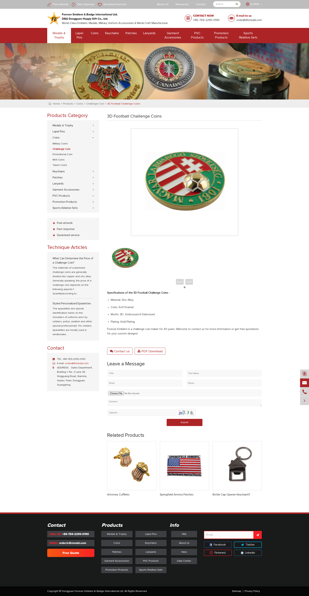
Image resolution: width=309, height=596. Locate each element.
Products (68, 104)
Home (56, 104)
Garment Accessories (173, 35)
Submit (184, 422)
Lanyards (149, 33)
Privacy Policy (252, 591)
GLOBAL (254, 4)
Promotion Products (221, 35)
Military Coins (60, 143)
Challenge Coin (95, 104)
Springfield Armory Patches (176, 494)
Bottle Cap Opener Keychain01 (231, 494)
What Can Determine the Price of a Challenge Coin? (73, 260)
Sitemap (236, 591)
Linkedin (249, 552)
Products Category (67, 115)
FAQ (184, 534)
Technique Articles (67, 247)
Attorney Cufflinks (118, 494)
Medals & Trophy (59, 35)
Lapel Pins (79, 35)
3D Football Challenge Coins (123, 104)
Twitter (250, 544)
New (184, 552)
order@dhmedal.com (249, 20)
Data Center (184, 561)
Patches (131, 33)
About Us (162, 4)
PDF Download (152, 351)
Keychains (112, 33)
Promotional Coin (62, 154)
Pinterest (220, 552)
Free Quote (71, 553)
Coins (95, 33)
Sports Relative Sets (248, 35)
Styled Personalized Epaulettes (72, 303)
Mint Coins (59, 160)
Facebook (219, 544)
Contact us (121, 351)
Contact (201, 4)
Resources (182, 4)
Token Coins (60, 165)
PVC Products (197, 35)
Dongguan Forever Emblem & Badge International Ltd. (93, 591)
